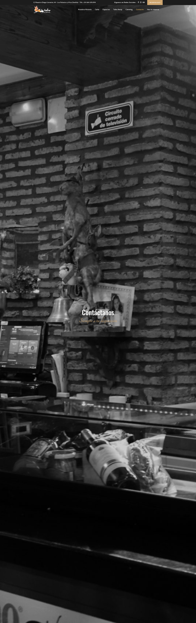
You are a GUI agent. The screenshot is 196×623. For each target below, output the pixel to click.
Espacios (106, 9)
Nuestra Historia (84, 9)
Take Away (117, 9)
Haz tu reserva (153, 9)
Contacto (140, 9)
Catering (129, 9)
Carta (97, 9)
